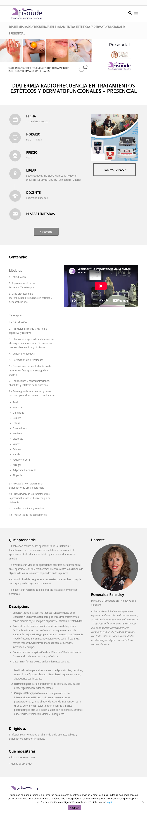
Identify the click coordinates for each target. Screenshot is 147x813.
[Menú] (136, 13)
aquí (109, 802)
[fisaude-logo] (26, 14)
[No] (142, 801)
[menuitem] (128, 14)
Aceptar (74, 807)
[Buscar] (128, 14)
